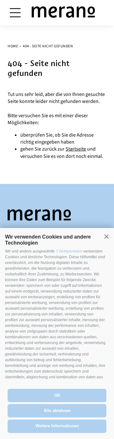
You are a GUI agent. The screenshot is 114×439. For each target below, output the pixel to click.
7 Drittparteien (69, 251)
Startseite (76, 148)
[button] (106, 236)
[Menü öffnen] (15, 13)
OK (57, 395)
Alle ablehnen (57, 410)
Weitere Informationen (57, 425)
